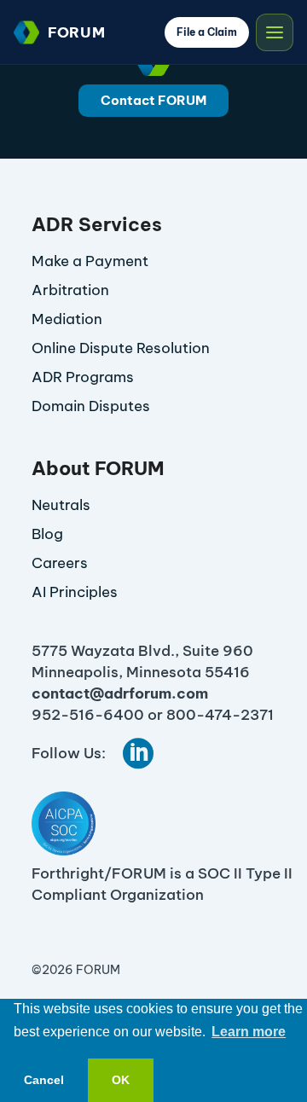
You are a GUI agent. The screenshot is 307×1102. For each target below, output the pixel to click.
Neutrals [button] (61, 505)
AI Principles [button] (75, 592)
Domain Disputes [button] (91, 406)
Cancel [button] (44, 1080)
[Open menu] (274, 32)
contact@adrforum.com (120, 693)
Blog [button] (47, 534)
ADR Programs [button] (83, 377)
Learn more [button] (248, 1031)
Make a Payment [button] (90, 261)
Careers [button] (60, 563)
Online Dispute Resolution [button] (121, 348)
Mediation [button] (67, 319)
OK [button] (121, 1080)
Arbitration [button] (70, 290)
